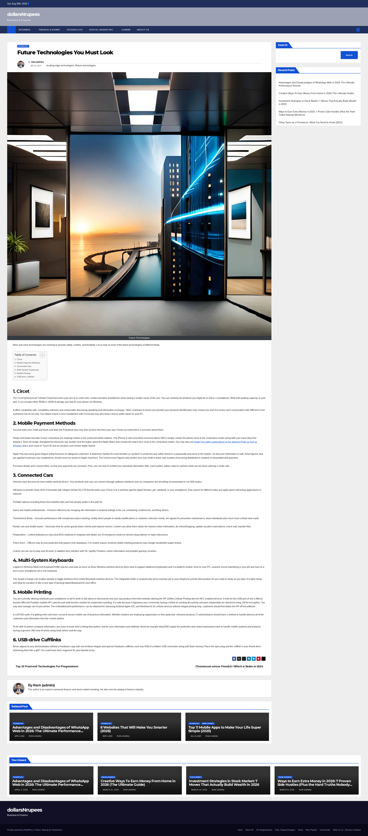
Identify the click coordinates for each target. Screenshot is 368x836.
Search (283, 45)
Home (240, 830)
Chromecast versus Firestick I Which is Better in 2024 (229, 666)
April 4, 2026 (21, 790)
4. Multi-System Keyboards (27, 370)
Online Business (108, 777)
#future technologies (85, 65)
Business (25, 29)
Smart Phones (208, 723)
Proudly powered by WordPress (20, 830)
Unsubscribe (325, 830)
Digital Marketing (101, 29)
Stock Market (195, 777)
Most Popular (311, 830)
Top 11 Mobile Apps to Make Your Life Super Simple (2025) (224, 729)
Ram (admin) (37, 62)
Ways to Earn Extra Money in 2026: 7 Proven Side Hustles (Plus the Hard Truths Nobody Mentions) (314, 784)
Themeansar (57, 830)
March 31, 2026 (111, 790)
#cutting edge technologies (60, 65)
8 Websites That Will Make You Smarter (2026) (133, 729)
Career (126, 29)
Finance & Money (49, 29)
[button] (353, 29)
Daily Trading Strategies (285, 830)
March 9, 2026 (287, 790)
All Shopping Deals (264, 830)
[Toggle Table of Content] (41, 355)
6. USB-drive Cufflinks (24, 377)
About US (143, 29)
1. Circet (18, 359)
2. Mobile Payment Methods (27, 363)
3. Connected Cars (23, 366)
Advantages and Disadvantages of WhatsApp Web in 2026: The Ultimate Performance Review (50, 731)
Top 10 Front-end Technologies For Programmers (46, 666)
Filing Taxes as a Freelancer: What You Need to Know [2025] (310, 122)
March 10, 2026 (199, 790)
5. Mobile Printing (22, 373)
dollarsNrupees (23, 14)
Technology (75, 29)
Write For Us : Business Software (347, 830)
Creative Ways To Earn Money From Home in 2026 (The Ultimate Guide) (316, 93)
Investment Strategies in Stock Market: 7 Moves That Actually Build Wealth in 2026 (224, 783)
